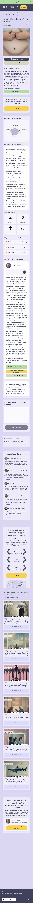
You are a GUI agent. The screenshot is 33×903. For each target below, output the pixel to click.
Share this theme (18, 63)
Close (29, 900)
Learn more (5, 896)
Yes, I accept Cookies (9, 900)
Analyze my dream (17, 59)
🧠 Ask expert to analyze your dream (16, 371)
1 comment (7, 467)
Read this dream (16, 627)
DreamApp (5, 12)
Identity (12, 12)
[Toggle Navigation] (30, 7)
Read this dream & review (16, 659)
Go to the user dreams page (11, 597)
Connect (18, 3)
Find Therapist (16, 91)
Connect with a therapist (18, 367)
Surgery (19, 12)
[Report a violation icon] (21, 68)
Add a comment (16, 427)
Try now (23, 7)
